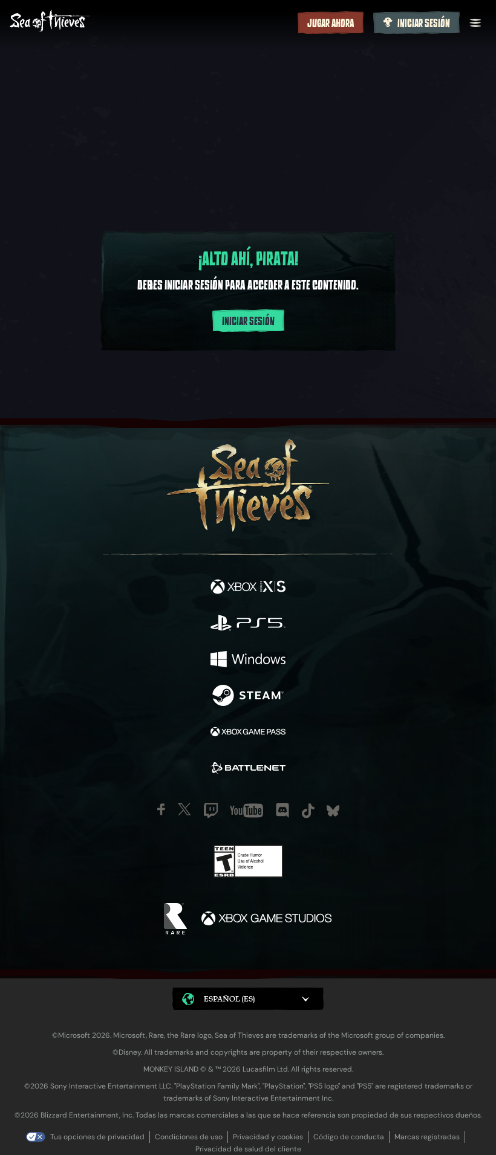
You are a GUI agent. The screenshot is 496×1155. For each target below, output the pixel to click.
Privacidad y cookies (268, 1137)
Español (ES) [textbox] (229, 999)
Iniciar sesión (423, 23)
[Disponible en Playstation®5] (248, 624)
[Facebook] (161, 809)
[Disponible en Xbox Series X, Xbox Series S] (248, 588)
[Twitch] (211, 810)
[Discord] (282, 810)
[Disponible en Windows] (248, 660)
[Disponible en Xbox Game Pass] (248, 733)
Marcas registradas (427, 1137)
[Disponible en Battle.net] (248, 769)
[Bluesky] (333, 811)
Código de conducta (348, 1137)
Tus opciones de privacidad (97, 1137)
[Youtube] (246, 810)
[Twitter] (184, 809)
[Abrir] (475, 23)
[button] (248, 999)
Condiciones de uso (189, 1137)
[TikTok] (308, 811)
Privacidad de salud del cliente (248, 1149)
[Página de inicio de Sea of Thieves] (151, 22)
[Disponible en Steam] (248, 697)
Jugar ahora (330, 23)
